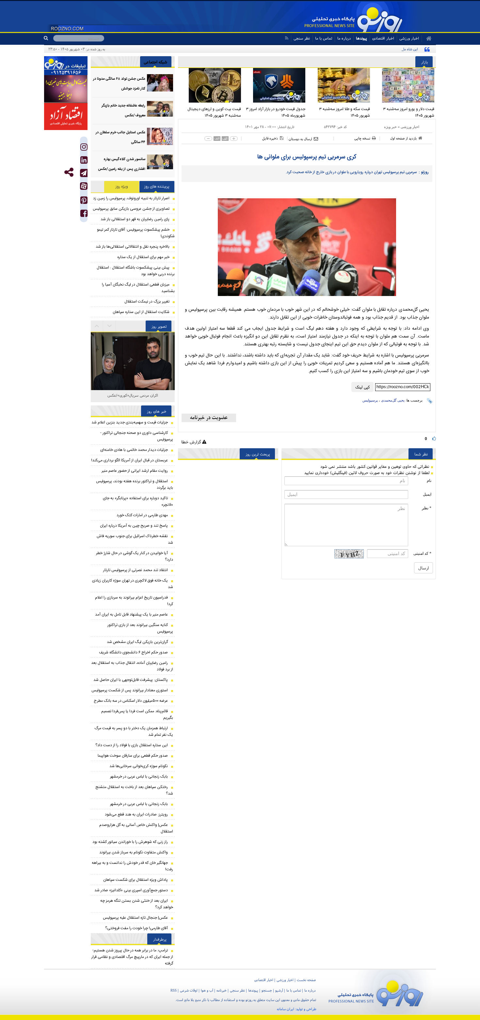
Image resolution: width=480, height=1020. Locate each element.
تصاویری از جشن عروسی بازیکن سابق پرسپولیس (131, 209)
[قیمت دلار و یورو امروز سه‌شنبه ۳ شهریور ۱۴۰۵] (404, 85)
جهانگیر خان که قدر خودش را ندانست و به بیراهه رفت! (132, 866)
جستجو (267, 990)
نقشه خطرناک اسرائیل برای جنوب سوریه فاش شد (135, 539)
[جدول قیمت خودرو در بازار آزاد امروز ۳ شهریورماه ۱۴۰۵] (275, 85)
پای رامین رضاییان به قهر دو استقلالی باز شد (135, 219)
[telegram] (84, 173)
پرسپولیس (370, 400)
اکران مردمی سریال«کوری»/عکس (132, 395)
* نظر (426, 508)
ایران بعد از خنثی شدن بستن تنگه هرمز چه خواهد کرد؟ (136, 904)
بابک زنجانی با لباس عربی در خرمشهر (139, 776)
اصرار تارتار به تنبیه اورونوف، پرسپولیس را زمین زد (131, 198)
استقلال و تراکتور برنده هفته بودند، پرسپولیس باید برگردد (134, 484)
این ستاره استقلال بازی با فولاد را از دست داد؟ (131, 745)
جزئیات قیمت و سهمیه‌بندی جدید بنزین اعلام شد (129, 422)
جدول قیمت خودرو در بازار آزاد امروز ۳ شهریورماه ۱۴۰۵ (275, 112)
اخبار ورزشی (410, 127)
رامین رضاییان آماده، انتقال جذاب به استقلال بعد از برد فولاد (132, 666)
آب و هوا (207, 990)
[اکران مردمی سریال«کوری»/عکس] (133, 347)
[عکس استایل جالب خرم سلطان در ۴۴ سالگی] (160, 136)
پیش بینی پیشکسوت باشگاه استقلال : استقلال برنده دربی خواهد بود (136, 270)
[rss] (286, 38)
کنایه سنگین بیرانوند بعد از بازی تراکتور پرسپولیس (140, 628)
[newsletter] (209, 418)
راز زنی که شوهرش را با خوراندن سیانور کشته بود (130, 842)
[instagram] (84, 148)
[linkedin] (84, 161)
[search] (48, 38)
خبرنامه (221, 990)
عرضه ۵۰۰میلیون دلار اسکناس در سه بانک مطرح (131, 701)
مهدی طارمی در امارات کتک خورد (142, 515)
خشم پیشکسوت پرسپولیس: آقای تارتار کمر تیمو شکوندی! (136, 232)
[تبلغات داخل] (66, 65)
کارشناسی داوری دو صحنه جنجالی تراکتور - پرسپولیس (136, 436)
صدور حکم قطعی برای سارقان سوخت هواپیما (133, 755)
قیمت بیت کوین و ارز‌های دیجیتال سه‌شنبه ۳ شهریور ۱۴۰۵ (214, 112)
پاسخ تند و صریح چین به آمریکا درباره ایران (134, 525)
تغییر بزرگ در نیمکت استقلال (146, 301)
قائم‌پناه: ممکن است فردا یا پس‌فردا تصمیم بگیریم (137, 714)
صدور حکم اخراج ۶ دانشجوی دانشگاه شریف (133, 652)
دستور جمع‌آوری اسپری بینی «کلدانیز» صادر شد (131, 890)
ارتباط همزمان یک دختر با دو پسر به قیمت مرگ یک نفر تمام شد (133, 731)
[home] (427, 38)
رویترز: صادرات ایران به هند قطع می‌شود (136, 814)
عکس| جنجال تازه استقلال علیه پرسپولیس (135, 917)
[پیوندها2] (66, 89)
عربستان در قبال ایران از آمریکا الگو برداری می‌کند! (129, 460)
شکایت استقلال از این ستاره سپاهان (141, 312)
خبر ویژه (390, 127)
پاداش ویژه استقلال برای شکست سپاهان (135, 880)
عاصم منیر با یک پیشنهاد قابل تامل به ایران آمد (131, 614)
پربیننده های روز (156, 186)
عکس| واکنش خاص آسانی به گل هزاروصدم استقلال (136, 828)
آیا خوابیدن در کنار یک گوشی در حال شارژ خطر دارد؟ (134, 556)
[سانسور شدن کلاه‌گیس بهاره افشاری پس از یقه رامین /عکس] (160, 163)
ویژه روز (122, 186)
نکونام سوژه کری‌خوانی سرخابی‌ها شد (138, 766)
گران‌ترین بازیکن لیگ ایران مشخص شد (137, 642)
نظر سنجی (302, 38)
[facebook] (84, 215)
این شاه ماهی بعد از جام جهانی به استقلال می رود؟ (381, 49)
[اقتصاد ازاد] (66, 116)
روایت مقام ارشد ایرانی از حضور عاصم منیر (135, 471)
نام (429, 480)
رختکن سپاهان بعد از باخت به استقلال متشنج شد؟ (134, 790)
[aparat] (84, 186)
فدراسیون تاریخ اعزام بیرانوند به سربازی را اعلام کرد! (134, 600)
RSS (173, 990)
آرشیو (279, 990)
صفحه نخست (306, 979)
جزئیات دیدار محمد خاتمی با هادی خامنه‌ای (134, 450)
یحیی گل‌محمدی (393, 400)
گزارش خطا (191, 442)
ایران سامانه (285, 1009)
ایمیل (427, 494)
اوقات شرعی (189, 990)
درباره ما (344, 38)
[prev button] (110, 326)
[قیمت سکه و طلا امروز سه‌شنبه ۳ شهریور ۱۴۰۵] (339, 85)
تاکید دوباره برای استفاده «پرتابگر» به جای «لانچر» (138, 501)
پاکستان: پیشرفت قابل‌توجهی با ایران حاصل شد (130, 680)
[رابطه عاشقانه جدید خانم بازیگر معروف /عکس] (160, 109)
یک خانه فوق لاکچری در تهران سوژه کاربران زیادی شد (132, 583)
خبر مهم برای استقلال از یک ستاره (143, 257)
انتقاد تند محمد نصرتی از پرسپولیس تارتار (135, 570)
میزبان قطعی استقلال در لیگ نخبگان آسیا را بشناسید (138, 287)
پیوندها (361, 38)
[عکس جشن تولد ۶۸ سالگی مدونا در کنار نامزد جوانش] (160, 82)
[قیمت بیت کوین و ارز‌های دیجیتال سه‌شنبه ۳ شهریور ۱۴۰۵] (210, 85)
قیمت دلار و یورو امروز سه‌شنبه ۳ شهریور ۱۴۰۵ (408, 112)
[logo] (376, 992)
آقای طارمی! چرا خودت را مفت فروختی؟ (136, 928)
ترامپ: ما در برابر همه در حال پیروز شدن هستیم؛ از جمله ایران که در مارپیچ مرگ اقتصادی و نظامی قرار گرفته (132, 957)
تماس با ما (323, 38)
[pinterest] (84, 202)
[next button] (97, 326)
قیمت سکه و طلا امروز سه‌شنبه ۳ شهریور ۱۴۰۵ (344, 112)
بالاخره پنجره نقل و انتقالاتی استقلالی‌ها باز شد (132, 246)
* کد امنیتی (422, 553)
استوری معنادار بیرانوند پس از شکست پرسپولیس (129, 690)
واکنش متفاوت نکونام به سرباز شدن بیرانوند (133, 852)
